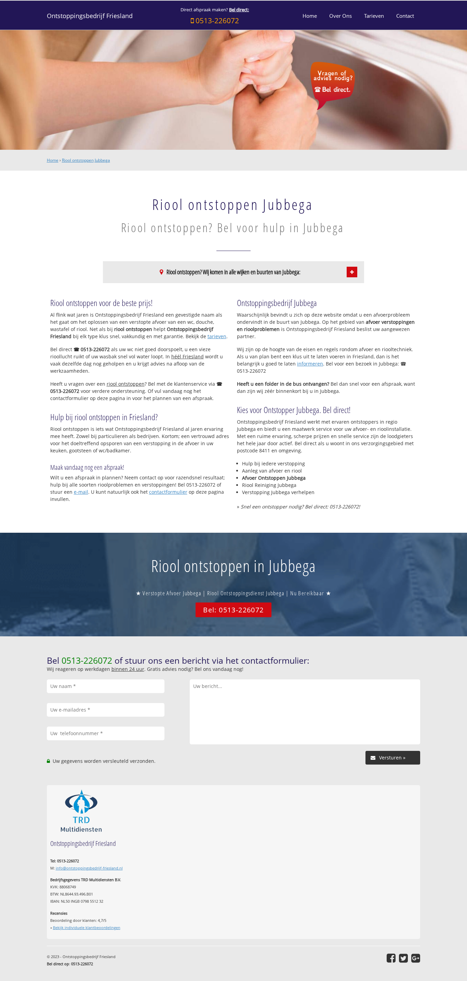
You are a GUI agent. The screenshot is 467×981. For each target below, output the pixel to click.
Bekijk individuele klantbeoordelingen (86, 927)
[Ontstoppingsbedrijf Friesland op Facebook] (391, 958)
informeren (310, 363)
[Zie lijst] (352, 272)
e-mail (81, 492)
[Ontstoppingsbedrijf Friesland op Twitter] (403, 958)
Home (52, 160)
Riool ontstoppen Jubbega (86, 160)
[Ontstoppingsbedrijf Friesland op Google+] (415, 958)
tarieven (217, 336)
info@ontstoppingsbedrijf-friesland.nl (89, 868)
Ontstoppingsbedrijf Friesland (90, 16)
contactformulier (168, 492)
